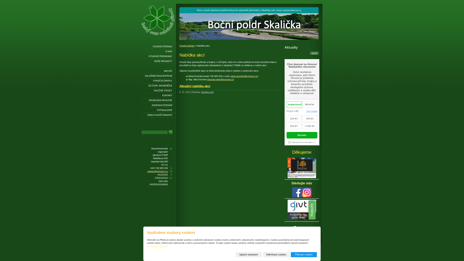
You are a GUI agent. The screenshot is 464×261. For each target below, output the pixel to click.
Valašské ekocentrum (158, 76)
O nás (168, 51)
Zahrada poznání (162, 105)
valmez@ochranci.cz (157, 171)
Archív (168, 71)
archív (314, 53)
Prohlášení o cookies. (157, 246)
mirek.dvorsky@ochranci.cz (244, 76)
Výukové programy (160, 56)
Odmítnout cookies (276, 254)
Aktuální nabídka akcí (194, 86)
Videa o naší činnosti (159, 115)
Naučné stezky (163, 90)
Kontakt (167, 95)
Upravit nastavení (248, 254)
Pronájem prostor (160, 100)
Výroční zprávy (162, 81)
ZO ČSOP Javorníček (160, 85)
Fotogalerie (164, 110)
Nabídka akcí (207, 92)
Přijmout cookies (304, 254)
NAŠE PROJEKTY (163, 61)
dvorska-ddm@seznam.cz (220, 79)
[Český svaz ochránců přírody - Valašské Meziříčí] (158, 20)
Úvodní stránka (186, 46)
